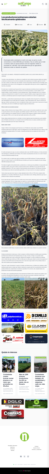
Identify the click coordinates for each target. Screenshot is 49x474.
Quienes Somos (36, 447)
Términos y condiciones (36, 449)
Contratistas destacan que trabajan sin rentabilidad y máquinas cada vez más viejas (40, 380)
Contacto (36, 446)
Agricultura (12, 447)
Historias (12, 450)
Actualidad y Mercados (12, 445)
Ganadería (12, 448)
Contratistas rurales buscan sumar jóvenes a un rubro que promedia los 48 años (8, 380)
